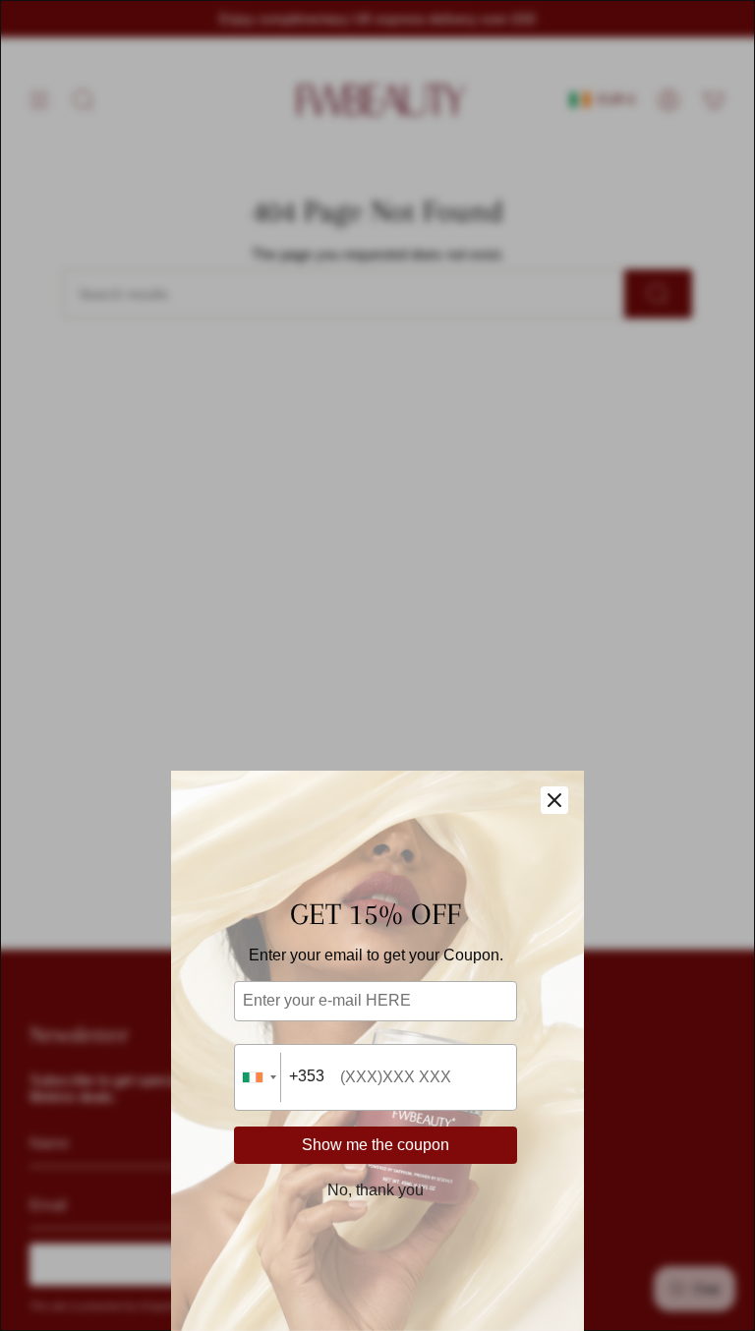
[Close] (554, 800)
